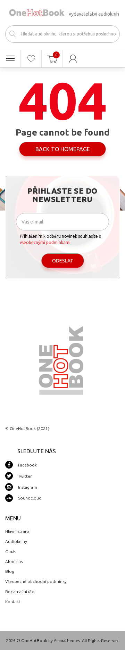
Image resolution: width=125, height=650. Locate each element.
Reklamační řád (19, 591)
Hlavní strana (17, 531)
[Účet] (72, 58)
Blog (9, 571)
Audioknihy (16, 541)
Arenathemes (67, 640)
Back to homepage (62, 149)
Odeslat (62, 260)
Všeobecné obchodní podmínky (36, 581)
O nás (10, 551)
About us (14, 561)
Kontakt (12, 601)
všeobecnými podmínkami (45, 242)
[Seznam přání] (31, 58)
